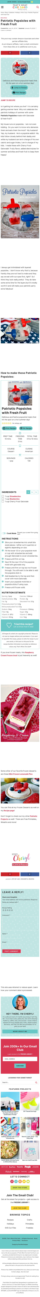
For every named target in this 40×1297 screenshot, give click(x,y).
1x (28, 492)
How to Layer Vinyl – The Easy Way (30, 1137)
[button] (3, 423)
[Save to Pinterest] (10, 53)
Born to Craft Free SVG (29, 1160)
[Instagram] (20, 1181)
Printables (30, 1224)
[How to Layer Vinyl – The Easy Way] (29, 1135)
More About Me (20, 1031)
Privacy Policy (16, 1240)
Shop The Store (20, 1187)
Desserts (24, 879)
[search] (37, 7)
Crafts (29, 1220)
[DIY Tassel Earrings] (29, 1109)
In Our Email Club (18, 2)
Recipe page (8, 811)
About (35, 1238)
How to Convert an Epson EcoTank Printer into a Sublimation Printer (10, 1112)
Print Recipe (20, 93)
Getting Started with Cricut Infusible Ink (10, 1137)
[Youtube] (28, 1181)
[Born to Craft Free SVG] (29, 1158)
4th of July (24, 12)
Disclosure (25, 1240)
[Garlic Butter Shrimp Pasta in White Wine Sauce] (10, 1158)
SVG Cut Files (10, 1228)
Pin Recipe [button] (26, 428)
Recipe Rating (7, 908)
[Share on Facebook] (29, 53)
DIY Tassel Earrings (29, 1111)
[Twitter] (24, 1181)
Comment (6, 915)
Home (2, 12)
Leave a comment (6, 30)
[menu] (2, 7)
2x (32, 492)
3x (36, 492)
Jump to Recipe (20, 88)
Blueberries (15, 499)
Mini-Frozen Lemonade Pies (21, 774)
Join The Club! (20, 1208)
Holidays (17, 12)
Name (4, 934)
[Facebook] (16, 1181)
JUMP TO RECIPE (8, 100)
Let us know (18, 627)
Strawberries (15, 496)
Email (4, 942)
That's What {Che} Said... (20, 7)
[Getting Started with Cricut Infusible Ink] (10, 1135)
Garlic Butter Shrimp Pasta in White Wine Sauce (10, 1161)
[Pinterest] (12, 1181)
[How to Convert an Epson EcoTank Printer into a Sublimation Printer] (10, 1109)
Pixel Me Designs (23, 1244)
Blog (6, 12)
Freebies (29, 1228)
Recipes (4, 18)
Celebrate (11, 12)
